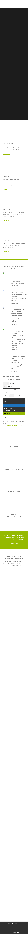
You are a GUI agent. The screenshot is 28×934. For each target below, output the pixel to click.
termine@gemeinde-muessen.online (12, 425)
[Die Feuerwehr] (14, 759)
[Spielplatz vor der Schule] (14, 793)
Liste (12, 384)
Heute (12, 395)
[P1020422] (14, 594)
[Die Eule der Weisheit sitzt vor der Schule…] (14, 776)
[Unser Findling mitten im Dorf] (14, 811)
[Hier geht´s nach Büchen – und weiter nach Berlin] (14, 722)
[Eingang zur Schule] (14, 631)
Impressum (14, 926)
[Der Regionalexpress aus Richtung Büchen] (14, 669)
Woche (10, 386)
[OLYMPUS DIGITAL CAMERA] (14, 689)
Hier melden (14, 543)
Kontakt (14, 928)
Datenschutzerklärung (14, 923)
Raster (6, 384)
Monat (5, 386)
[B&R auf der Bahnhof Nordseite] (14, 705)
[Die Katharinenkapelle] (14, 648)
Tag (14, 386)
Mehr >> (6, 156)
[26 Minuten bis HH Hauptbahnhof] (14, 741)
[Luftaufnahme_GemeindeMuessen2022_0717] (14, 905)
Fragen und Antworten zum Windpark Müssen (18, 277)
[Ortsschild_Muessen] (14, 888)
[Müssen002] (14, 612)
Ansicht (6, 418)
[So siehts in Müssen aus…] (14, 577)
